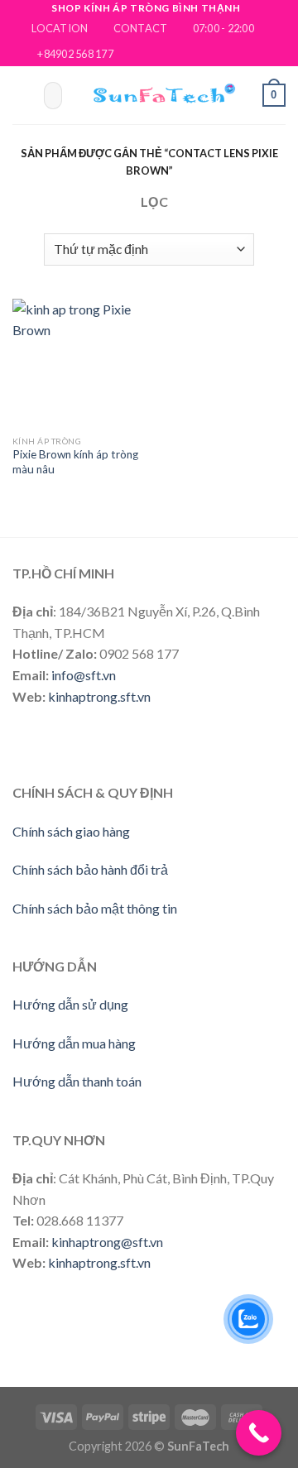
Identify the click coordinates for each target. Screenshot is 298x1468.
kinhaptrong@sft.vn (107, 1242)
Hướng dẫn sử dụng (70, 1004)
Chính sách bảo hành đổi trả (90, 869)
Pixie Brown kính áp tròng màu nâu (75, 462)
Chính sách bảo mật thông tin (94, 908)
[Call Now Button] (258, 1433)
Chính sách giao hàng (71, 831)
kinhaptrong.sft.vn (99, 696)
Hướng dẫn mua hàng (74, 1043)
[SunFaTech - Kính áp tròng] (159, 95)
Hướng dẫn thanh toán (77, 1081)
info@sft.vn (83, 675)
